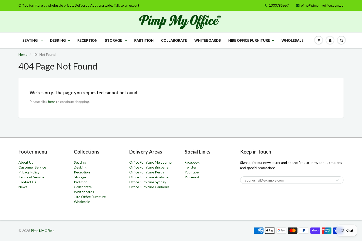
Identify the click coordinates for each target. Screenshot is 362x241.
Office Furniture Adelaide (148, 177)
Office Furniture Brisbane (148, 167)
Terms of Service (31, 177)
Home (23, 54)
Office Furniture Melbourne (150, 162)
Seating (30, 40)
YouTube (192, 172)
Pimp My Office (42, 230)
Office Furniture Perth (146, 172)
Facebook (192, 162)
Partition (144, 40)
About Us (25, 162)
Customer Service (32, 167)
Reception (87, 40)
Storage (114, 40)
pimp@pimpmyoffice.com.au (322, 5)
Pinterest (192, 177)
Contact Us (27, 182)
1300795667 (279, 5)
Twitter (191, 167)
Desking (58, 40)
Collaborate (174, 40)
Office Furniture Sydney (147, 182)
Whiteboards (207, 40)
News (22, 187)
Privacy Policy (28, 172)
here (51, 101)
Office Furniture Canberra (149, 187)
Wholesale (292, 40)
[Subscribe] (337, 180)
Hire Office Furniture (249, 40)
